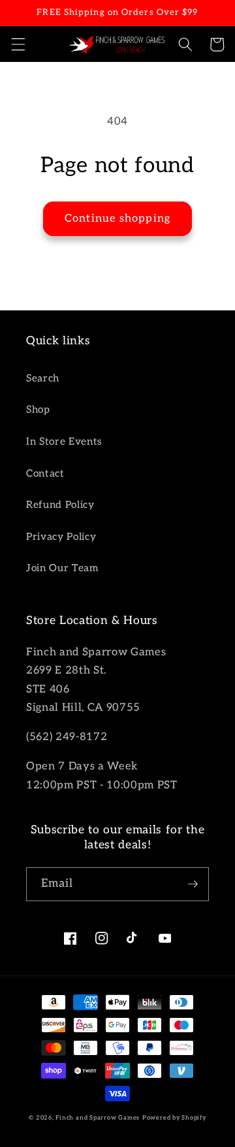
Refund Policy (60, 505)
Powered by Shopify (174, 1118)
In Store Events (64, 442)
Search (42, 378)
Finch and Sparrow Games (97, 1118)
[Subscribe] (192, 884)
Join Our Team (62, 568)
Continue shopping (117, 218)
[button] (17, 44)
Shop (38, 410)
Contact (45, 474)
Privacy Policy (61, 537)
